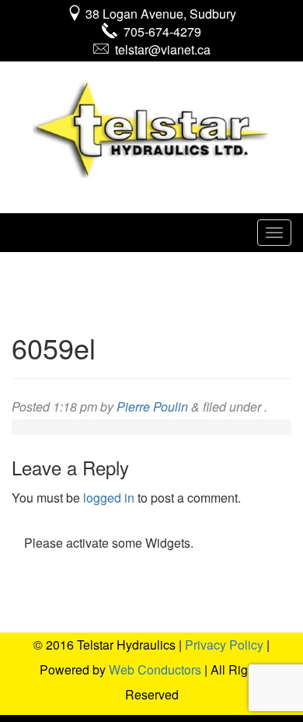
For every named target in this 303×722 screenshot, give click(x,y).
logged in (108, 497)
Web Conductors (155, 669)
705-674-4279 (159, 31)
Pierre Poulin (152, 406)
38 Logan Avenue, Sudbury (159, 14)
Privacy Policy (224, 645)
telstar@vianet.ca (160, 49)
